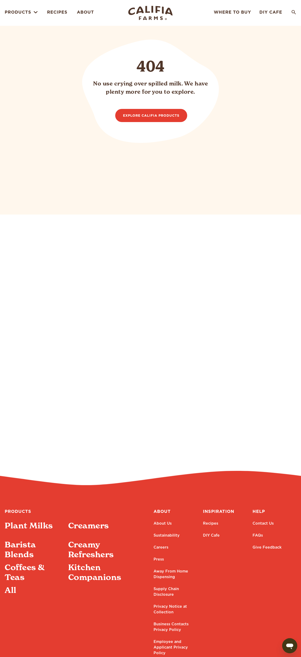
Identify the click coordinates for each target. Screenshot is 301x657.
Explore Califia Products (151, 115)
